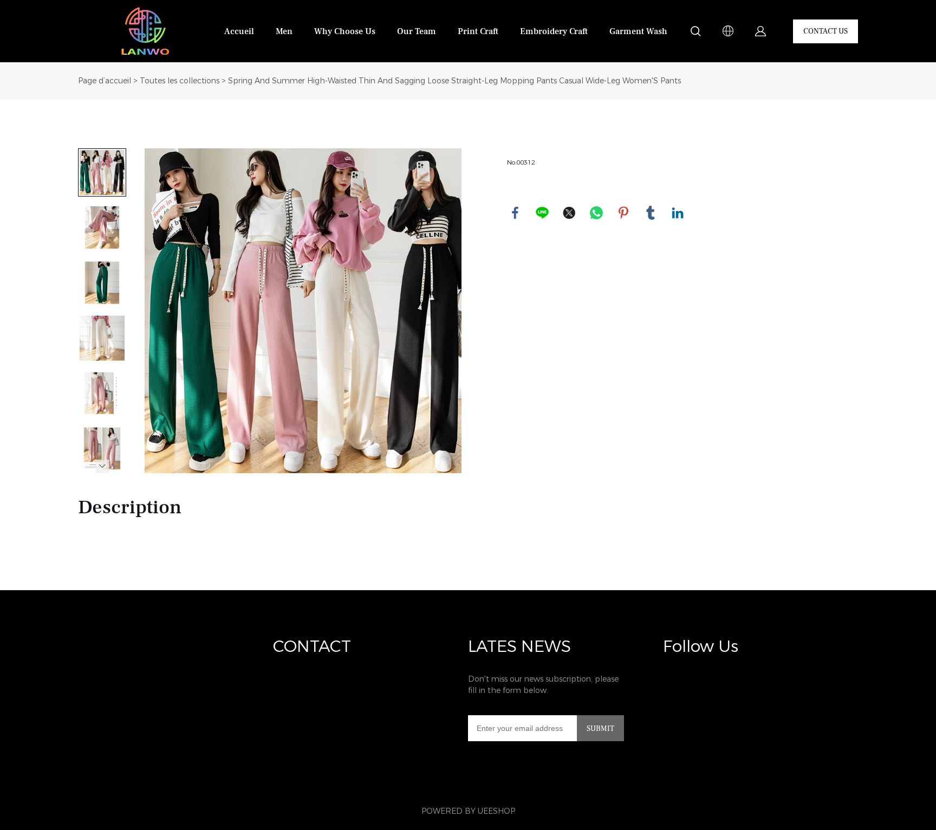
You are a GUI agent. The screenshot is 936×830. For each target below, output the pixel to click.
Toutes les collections (179, 81)
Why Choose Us (344, 31)
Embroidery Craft (554, 31)
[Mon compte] (760, 31)
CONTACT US (825, 31)
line (542, 213)
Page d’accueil (104, 81)
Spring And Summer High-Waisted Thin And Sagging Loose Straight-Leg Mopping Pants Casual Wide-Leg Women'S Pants (454, 81)
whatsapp (596, 213)
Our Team (416, 31)
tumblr (650, 213)
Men (284, 31)
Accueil (239, 31)
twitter (569, 213)
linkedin (678, 213)
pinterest (623, 213)
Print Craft (478, 31)
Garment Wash (638, 31)
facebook (515, 213)
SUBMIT (600, 729)
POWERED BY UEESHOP (468, 811)
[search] (695, 33)
